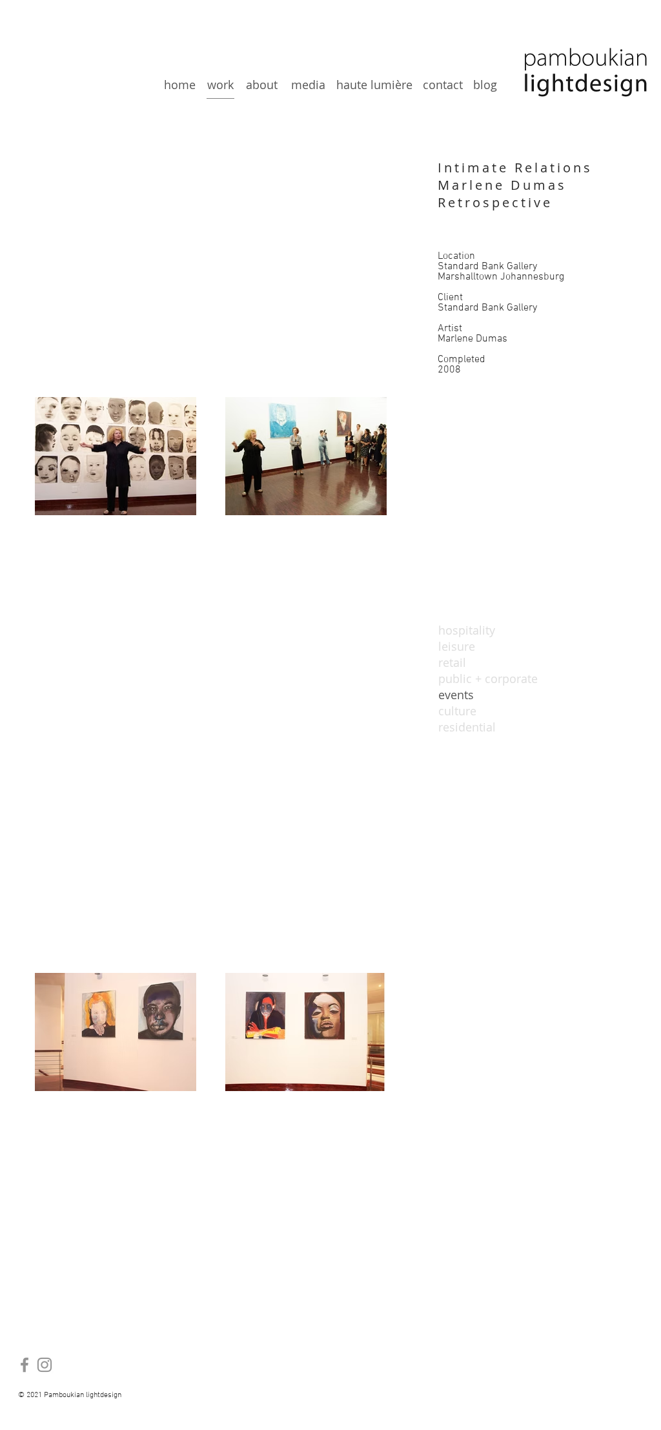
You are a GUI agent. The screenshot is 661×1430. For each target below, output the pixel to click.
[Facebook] (24, 1364)
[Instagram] (44, 1364)
